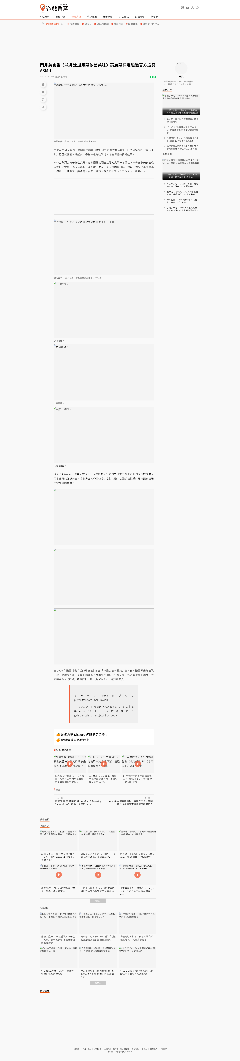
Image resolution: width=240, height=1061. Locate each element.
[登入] (192, 7)
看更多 (98, 900)
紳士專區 (107, 16)
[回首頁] (54, 8)
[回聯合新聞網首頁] (43, 8)
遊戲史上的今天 (151, 23)
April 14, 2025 (108, 715)
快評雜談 (92, 16)
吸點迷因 (118, 23)
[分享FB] (43, 84)
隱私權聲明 (124, 1049)
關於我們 (153, 1049)
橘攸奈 (88, 23)
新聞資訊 (76, 16)
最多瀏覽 (167, 154)
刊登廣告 (76, 1049)
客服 (89, 1049)
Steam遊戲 (103, 23)
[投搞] (182, 7)
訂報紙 (144, 1049)
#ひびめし (120, 695)
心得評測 (60, 16)
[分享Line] (43, 92)
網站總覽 (164, 1049)
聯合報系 (135, 1049)
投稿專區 (140, 16)
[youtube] (187, 7)
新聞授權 (97, 1049)
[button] (197, 7)
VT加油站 (124, 16)
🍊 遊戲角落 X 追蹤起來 (72, 740)
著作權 (115, 1049)
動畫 (58, 789)
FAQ (84, 1049)
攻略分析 (45, 16)
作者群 (154, 16)
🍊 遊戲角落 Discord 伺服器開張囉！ (82, 734)
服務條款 (108, 1049)
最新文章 (167, 89)
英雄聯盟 (75, 23)
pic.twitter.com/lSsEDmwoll (91, 700)
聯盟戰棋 (133, 23)
